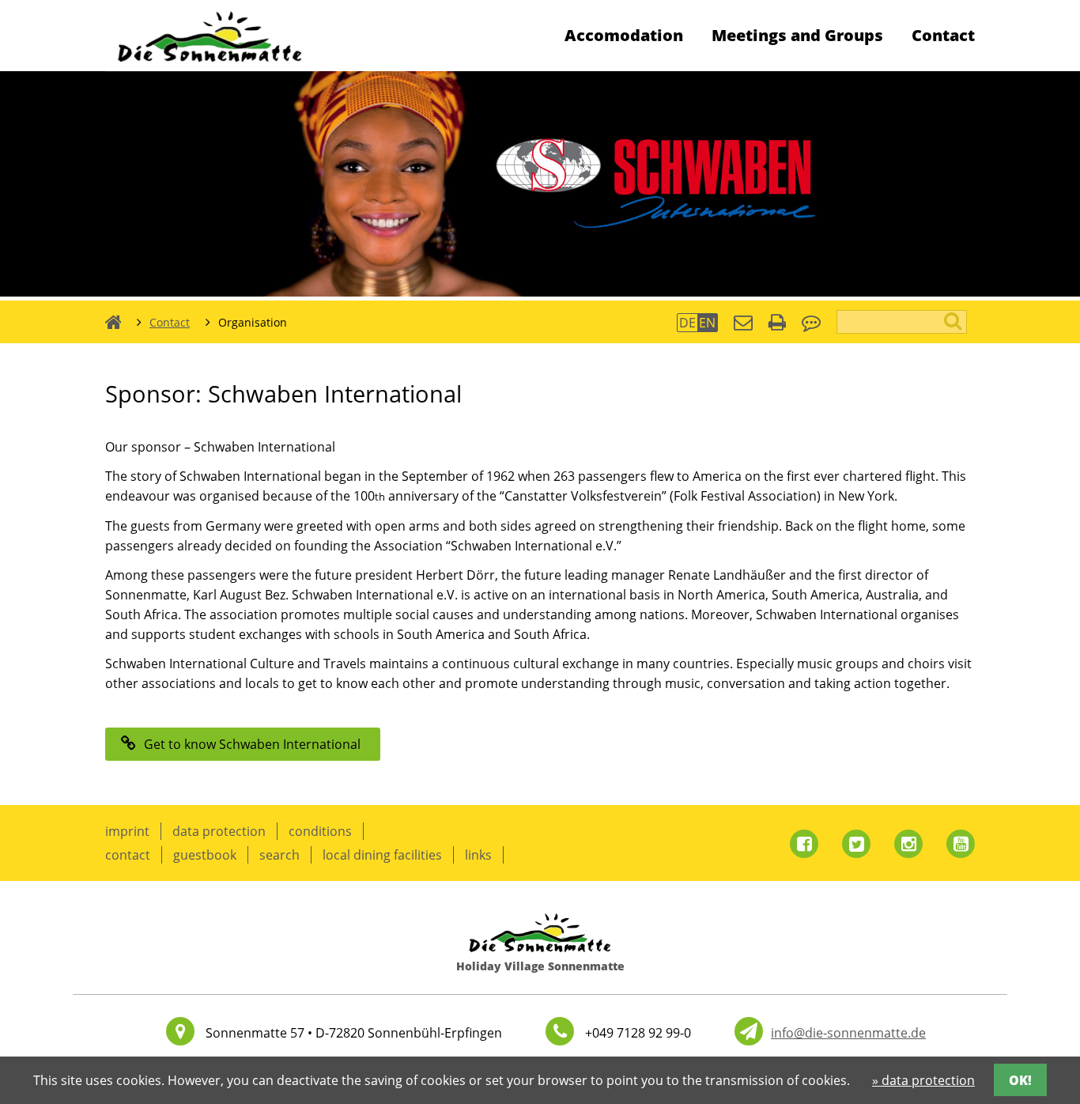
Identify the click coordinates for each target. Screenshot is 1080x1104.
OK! (1020, 1080)
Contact (943, 35)
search (279, 855)
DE (687, 322)
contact (127, 855)
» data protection (923, 1080)
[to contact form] (743, 324)
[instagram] (908, 844)
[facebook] (804, 844)
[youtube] (960, 844)
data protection (219, 831)
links (478, 855)
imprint (127, 831)
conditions (320, 831)
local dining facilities (382, 855)
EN (707, 322)
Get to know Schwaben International (252, 744)
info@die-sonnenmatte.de (848, 1033)
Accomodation (624, 35)
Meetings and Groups (797, 35)
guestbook (204, 855)
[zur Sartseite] (210, 66)
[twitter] (856, 844)
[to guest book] (811, 324)
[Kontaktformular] (748, 1031)
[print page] (777, 324)
